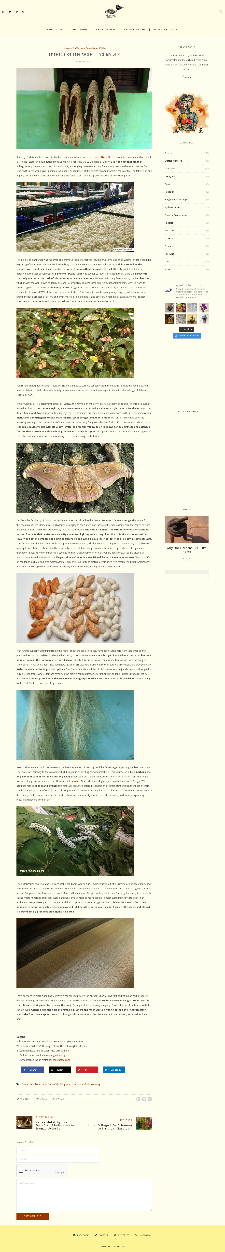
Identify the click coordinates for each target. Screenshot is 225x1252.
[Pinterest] (17, 12)
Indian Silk (53, 1084)
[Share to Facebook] (138, 1099)
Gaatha (25, 1084)
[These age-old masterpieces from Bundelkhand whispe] (192, 319)
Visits (102, 47)
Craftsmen (170, 168)
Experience (105, 29)
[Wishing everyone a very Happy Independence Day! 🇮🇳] (181, 319)
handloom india (38, 1084)
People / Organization (176, 215)
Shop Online (134, 29)
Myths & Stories (172, 207)
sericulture (100, 157)
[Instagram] (23, 12)
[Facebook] (3, 12)
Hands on (169, 191)
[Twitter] (10, 12)
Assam (75, 781)
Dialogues (170, 176)
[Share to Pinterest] (150, 1099)
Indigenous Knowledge (85, 47)
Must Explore (166, 29)
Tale (167, 261)
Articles (67, 47)
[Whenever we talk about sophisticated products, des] (181, 307)
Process (169, 238)
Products (169, 246)
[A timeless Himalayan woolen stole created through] (169, 307)
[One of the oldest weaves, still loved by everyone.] (204, 307)
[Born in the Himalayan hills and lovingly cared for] (204, 319)
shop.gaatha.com (60, 1059)
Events (168, 184)
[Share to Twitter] (144, 1099)
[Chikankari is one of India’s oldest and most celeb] (192, 307)
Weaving (95, 1084)
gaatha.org (59, 1055)
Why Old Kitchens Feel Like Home (187, 549)
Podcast (169, 222)
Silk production (68, 1084)
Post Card (169, 230)
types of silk (83, 1084)
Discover (79, 29)
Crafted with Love (173, 160)
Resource (169, 253)
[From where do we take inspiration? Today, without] (169, 319)
